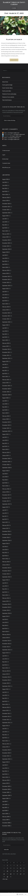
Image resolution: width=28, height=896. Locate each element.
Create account (6, 150)
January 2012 (5, 710)
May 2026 (4, 188)
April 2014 (4, 628)
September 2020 (6, 394)
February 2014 (5, 634)
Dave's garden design (7, 84)
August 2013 (5, 652)
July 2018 (4, 473)
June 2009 (4, 804)
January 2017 (5, 528)
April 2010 (4, 774)
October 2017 (5, 501)
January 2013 (5, 674)
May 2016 (4, 552)
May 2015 (4, 589)
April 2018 (4, 482)
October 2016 (5, 537)
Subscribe (6, 849)
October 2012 (5, 683)
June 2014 (4, 622)
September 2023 (6, 285)
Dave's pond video (6, 91)
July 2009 (4, 801)
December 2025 (6, 203)
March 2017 (5, 522)
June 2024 (4, 258)
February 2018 (5, 489)
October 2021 (5, 355)
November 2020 (6, 388)
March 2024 (5, 267)
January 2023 (5, 309)
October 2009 (5, 792)
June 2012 (4, 695)
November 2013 (6, 643)
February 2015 (5, 598)
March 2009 (5, 813)
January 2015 (5, 601)
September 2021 (6, 358)
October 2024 (5, 246)
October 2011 (5, 719)
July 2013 (4, 655)
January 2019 (5, 455)
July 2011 (4, 728)
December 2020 (6, 385)
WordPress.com (6, 167)
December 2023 (6, 276)
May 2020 (4, 407)
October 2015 (5, 574)
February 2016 (5, 561)
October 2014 (5, 610)
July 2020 (4, 400)
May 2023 (4, 297)
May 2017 (4, 516)
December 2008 (6, 822)
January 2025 (5, 237)
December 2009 (6, 786)
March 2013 (5, 668)
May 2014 (4, 625)
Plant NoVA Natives (7, 100)
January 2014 (5, 637)
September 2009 (6, 795)
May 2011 (4, 734)
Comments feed (6, 163)
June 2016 (4, 549)
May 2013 (4, 661)
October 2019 (5, 428)
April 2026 (4, 191)
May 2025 (4, 224)
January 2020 (5, 419)
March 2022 (5, 340)
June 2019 (4, 440)
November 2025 (6, 206)
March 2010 (5, 777)
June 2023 (4, 294)
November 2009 (6, 789)
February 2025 (5, 234)
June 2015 (4, 586)
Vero (5, 132)
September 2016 (6, 540)
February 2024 (5, 270)
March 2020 (5, 413)
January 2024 (5, 273)
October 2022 (5, 319)
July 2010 (4, 765)
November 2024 (6, 243)
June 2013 (4, 658)
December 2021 (6, 349)
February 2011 (5, 743)
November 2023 (6, 279)
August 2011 (5, 725)
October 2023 (5, 282)
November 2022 (6, 316)
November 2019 (6, 425)
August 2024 (5, 252)
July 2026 (4, 182)
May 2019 (4, 443)
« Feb (3, 879)
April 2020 (4, 410)
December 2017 (6, 495)
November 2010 (6, 753)
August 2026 (5, 179)
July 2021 (4, 364)
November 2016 (6, 534)
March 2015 (5, 595)
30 (7, 876)
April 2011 (4, 737)
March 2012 (5, 704)
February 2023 (5, 306)
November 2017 (6, 498)
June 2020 (4, 404)
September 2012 (6, 686)
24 (10, 874)
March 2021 (5, 376)
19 (17, 871)
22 (4, 874)
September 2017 (6, 504)
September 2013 (6, 649)
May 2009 (4, 807)
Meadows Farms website (8, 97)
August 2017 (5, 507)
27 (20, 874)
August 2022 (5, 325)
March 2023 (5, 303)
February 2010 (5, 780)
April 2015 (4, 592)
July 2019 (4, 437)
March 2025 (5, 231)
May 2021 (4, 370)
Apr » (6, 879)
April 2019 (4, 446)
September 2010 (6, 759)
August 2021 (5, 361)
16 (7, 871)
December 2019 (6, 422)
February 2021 (5, 379)
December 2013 (6, 640)
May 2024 (4, 261)
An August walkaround (13, 132)
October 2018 (5, 464)
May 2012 (4, 698)
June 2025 (4, 221)
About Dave (5, 81)
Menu (14, 8)
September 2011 (6, 722)
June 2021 (4, 367)
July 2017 (4, 510)
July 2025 (4, 218)
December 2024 (6, 240)
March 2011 (5, 740)
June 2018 (4, 476)
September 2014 (6, 613)
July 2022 (4, 328)
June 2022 (4, 331)
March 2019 (5, 449)
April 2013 (4, 665)
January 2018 (5, 492)
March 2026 (5, 194)
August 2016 (5, 543)
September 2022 (6, 322)
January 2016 (5, 564)
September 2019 (6, 431)
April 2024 (4, 264)
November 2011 (6, 716)
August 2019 (5, 434)
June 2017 (4, 513)
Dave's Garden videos (7, 88)
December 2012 (6, 677)
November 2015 (6, 570)
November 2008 (6, 825)
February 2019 (5, 452)
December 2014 (6, 604)
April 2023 (4, 300)
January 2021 (5, 382)
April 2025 (4, 227)
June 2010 (4, 768)
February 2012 (5, 707)
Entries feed (5, 159)
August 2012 (5, 689)
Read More (14, 60)
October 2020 (5, 391)
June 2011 (4, 731)
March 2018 (5, 485)
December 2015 (6, 567)
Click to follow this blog (13, 107)
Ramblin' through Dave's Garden (14, 3)
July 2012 (4, 692)
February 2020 (5, 416)
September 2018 (6, 467)
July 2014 (4, 619)
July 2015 (4, 583)
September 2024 (6, 249)
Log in (3, 154)
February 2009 (5, 816)
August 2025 (5, 215)
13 (20, 868)
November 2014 (6, 607)
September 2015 (6, 577)
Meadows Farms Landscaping (9, 94)
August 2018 (5, 470)
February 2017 (5, 525)
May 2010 (4, 771)
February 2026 (5, 197)
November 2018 (6, 461)
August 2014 (5, 616)
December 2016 (6, 531)
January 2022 (5, 346)
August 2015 (5, 580)
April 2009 (4, 810)
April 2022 (4, 337)
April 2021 (4, 373)
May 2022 (4, 334)
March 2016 (5, 558)
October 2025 (5, 209)
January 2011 (5, 746)
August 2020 (5, 397)
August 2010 (5, 762)
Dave (5, 137)
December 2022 (6, 313)
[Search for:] (14, 70)
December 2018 (6, 458)
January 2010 (5, 783)
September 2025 (6, 212)
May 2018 (4, 479)
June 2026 (4, 185)
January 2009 (5, 819)
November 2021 (6, 352)
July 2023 (4, 291)
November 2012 (6, 680)
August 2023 (5, 288)
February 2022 (5, 343)
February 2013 (5, 671)
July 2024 (4, 255)
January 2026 (5, 200)
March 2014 (5, 631)
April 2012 (4, 701)
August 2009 (5, 798)
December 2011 (6, 713)
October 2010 (5, 756)
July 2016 (4, 546)
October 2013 (5, 646)
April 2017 (4, 519)
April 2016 (4, 555)
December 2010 (6, 750)
